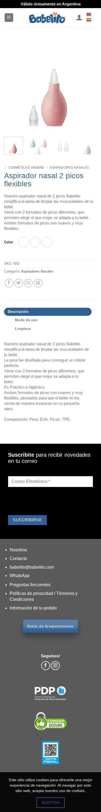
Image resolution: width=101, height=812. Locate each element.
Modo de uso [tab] (26, 320)
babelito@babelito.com (32, 567)
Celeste (35, 242)
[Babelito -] (47, 17)
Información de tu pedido (33, 608)
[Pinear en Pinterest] (38, 283)
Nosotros (18, 550)
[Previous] (13, 84)
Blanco (23, 242)
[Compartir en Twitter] (18, 283)
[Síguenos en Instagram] (55, 665)
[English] (89, 14)
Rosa (47, 242)
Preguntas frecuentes (30, 584)
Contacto (18, 558)
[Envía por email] (28, 283)
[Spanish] (89, 20)
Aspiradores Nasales (69, 167)
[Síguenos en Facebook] (45, 665)
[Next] (88, 84)
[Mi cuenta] (79, 18)
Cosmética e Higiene (26, 167)
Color (8, 242)
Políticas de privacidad (32, 593)
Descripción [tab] (18, 312)
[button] (9, 17)
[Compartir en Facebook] (9, 283)
